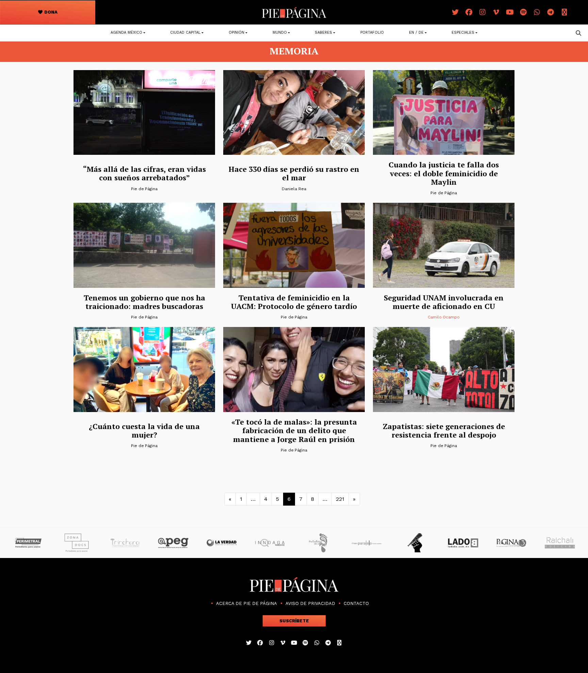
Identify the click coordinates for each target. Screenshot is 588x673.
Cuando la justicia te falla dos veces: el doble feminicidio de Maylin (444, 173)
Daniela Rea (294, 188)
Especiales (463, 32)
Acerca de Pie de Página (246, 603)
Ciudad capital (185, 32)
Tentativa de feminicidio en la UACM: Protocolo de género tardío (294, 302)
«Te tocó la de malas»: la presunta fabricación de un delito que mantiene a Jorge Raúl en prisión (294, 430)
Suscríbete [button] (294, 620)
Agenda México (126, 32)
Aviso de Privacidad (310, 603)
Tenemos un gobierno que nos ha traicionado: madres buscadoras (144, 302)
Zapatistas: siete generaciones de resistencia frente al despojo (444, 430)
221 (340, 499)
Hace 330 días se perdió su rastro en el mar (294, 173)
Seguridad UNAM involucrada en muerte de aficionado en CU (444, 302)
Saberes (323, 32)
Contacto (356, 603)
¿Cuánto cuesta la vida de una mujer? (144, 430)
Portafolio (372, 32)
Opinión (236, 32)
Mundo (280, 32)
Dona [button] (50, 12)
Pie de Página (144, 188)
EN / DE (416, 32)
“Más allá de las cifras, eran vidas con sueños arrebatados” (144, 173)
